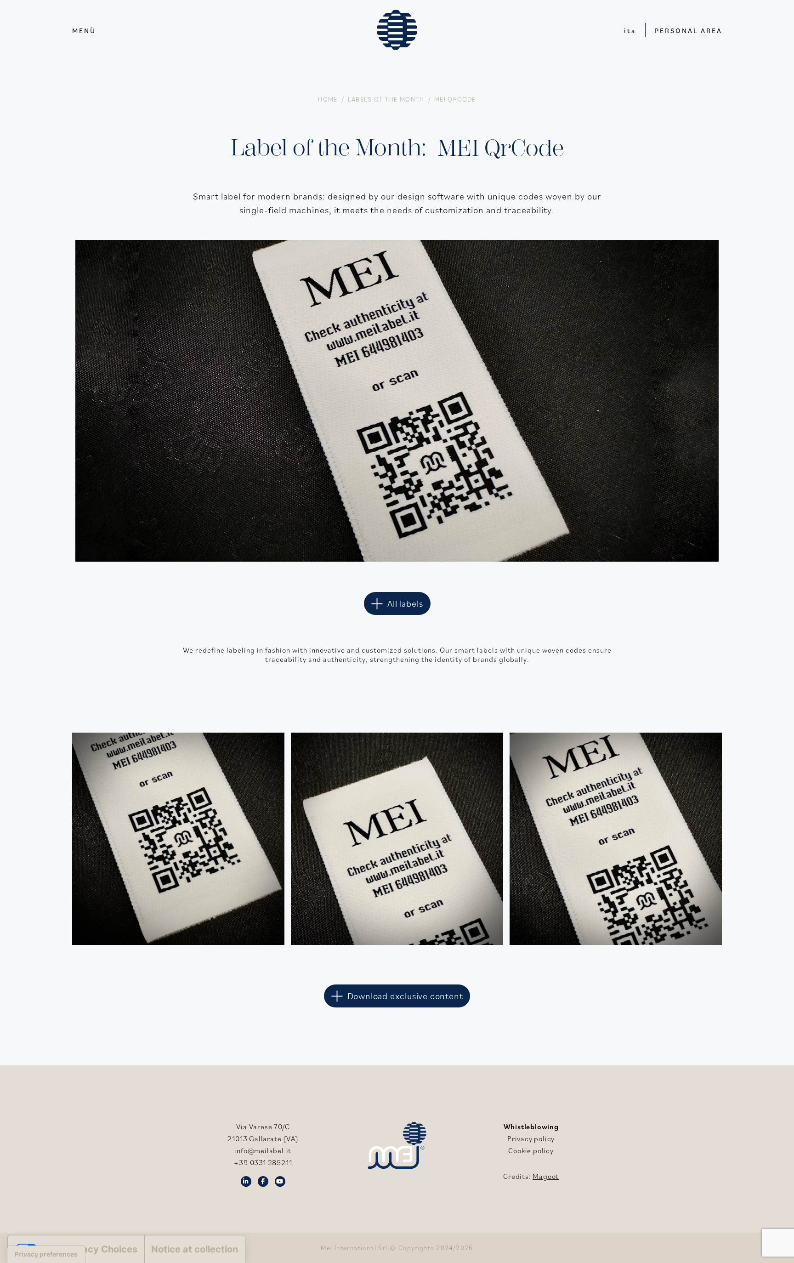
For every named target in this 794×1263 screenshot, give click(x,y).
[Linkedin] (246, 1180)
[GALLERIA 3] (397, 839)
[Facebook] (263, 1180)
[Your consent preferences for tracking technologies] (46, 1254)
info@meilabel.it (262, 1150)
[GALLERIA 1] (616, 839)
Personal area (688, 30)
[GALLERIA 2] (178, 839)
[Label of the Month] (397, 247)
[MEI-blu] (397, 30)
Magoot (546, 1176)
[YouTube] (280, 1180)
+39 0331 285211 (263, 1162)
